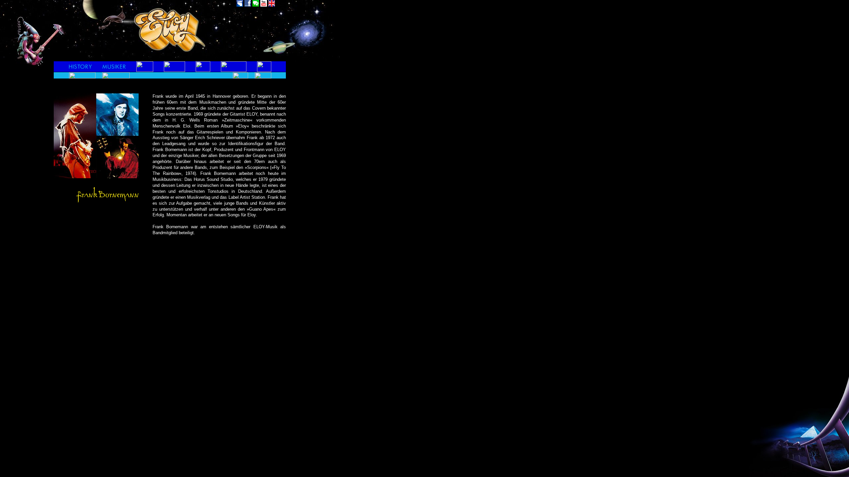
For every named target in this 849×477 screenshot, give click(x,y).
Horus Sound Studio (213, 179)
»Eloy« (242, 126)
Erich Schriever (210, 137)
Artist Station (252, 197)
